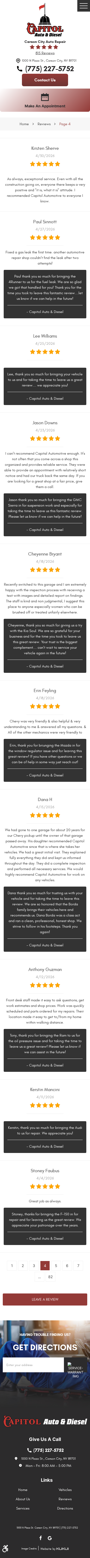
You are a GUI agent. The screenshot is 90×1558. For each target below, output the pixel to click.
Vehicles (65, 1490)
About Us (23, 1499)
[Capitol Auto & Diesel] (45, 19)
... (39, 1276)
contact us (45, 80)
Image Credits (28, 1548)
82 (50, 1276)
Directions (65, 1508)
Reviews (44, 124)
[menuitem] (24, 1490)
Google (49, 1538)
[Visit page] (75, 1364)
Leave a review (45, 1299)
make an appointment (45, 106)
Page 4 (65, 124)
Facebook (40, 1538)
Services (22, 1508)
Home (24, 124)
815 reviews (45, 53)
